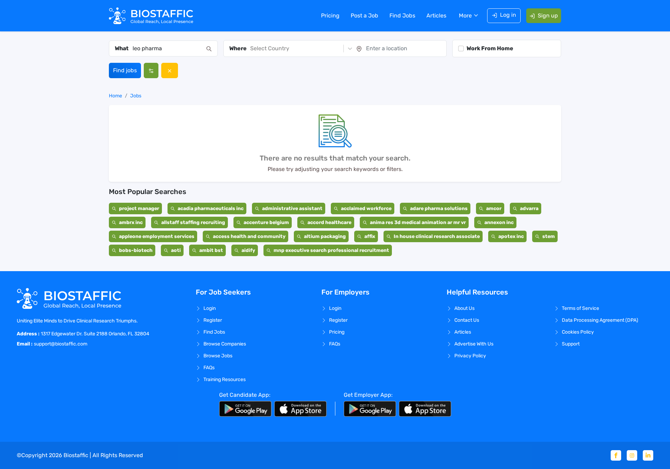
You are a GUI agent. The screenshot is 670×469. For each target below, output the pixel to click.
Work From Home (490, 48)
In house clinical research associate (437, 236)
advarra (529, 208)
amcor (493, 208)
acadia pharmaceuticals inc (211, 208)
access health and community (249, 236)
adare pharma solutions (439, 208)
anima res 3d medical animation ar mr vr (418, 222)
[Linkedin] (648, 455)
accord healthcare (329, 222)
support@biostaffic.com (60, 344)
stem (548, 236)
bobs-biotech (135, 250)
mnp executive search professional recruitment (331, 250)
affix (369, 236)
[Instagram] (632, 455)
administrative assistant (292, 208)
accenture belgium (266, 222)
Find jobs (125, 70)
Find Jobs (402, 15)
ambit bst (211, 250)
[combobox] (167, 48)
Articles (436, 15)
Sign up (548, 15)
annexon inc (499, 222)
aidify (248, 250)
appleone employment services (156, 236)
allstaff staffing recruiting (193, 222)
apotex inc (511, 236)
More (465, 15)
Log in (508, 15)
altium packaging (325, 236)
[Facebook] (616, 455)
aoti (176, 250)
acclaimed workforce (366, 208)
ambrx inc (131, 222)
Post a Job (364, 15)
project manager (139, 208)
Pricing (330, 15)
